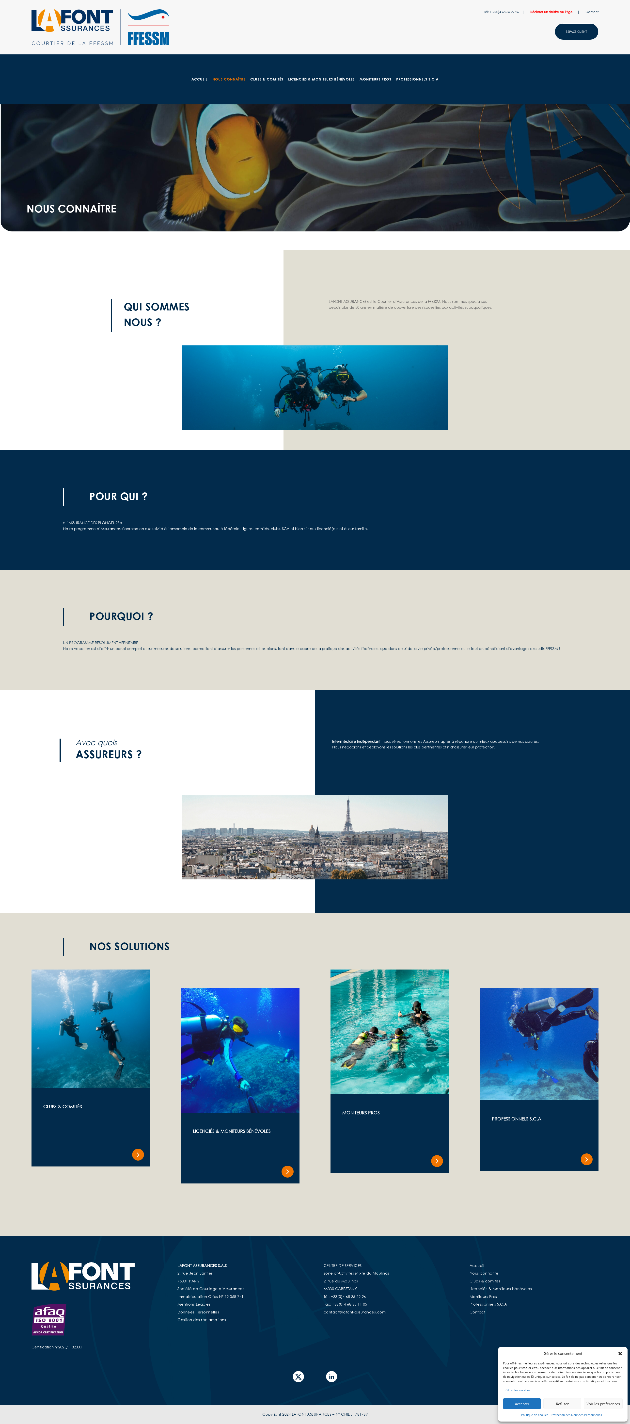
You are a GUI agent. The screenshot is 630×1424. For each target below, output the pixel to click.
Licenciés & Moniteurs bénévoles (501, 1288)
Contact (591, 12)
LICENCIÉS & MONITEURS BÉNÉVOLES (321, 79)
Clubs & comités (485, 1281)
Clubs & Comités (266, 79)
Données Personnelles (198, 1312)
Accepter (522, 1403)
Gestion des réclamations (201, 1319)
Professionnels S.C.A (417, 79)
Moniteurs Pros (375, 79)
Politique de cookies (534, 1415)
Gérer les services (517, 1390)
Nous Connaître (228, 79)
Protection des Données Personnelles (576, 1415)
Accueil (199, 79)
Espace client (576, 32)
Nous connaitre (484, 1273)
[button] (620, 1353)
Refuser (562, 1403)
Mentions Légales (193, 1304)
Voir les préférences (603, 1403)
